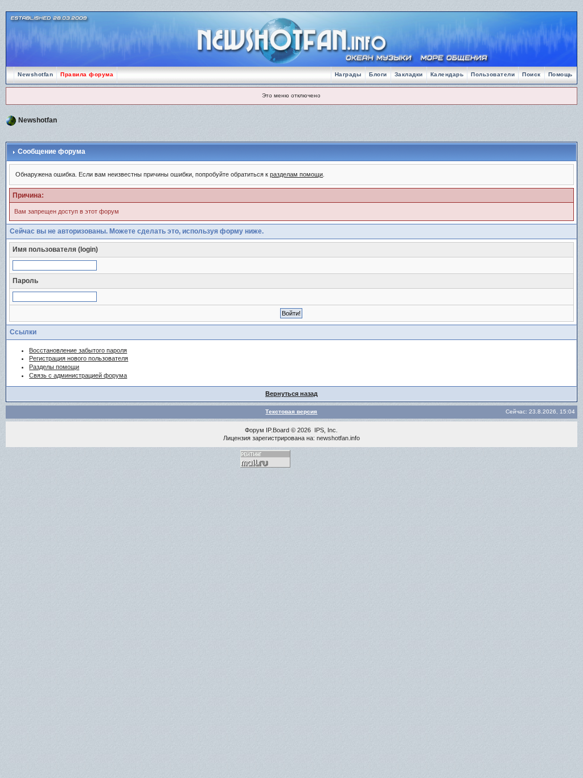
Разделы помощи (54, 366)
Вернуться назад (291, 393)
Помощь (560, 74)
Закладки (409, 74)
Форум (254, 430)
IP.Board (277, 430)
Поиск (531, 74)
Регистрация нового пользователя (78, 358)
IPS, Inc (325, 430)
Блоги (378, 74)
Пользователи (493, 74)
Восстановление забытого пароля (78, 350)
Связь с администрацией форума (78, 375)
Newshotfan (35, 74)
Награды (348, 74)
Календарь (447, 74)
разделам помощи (296, 174)
